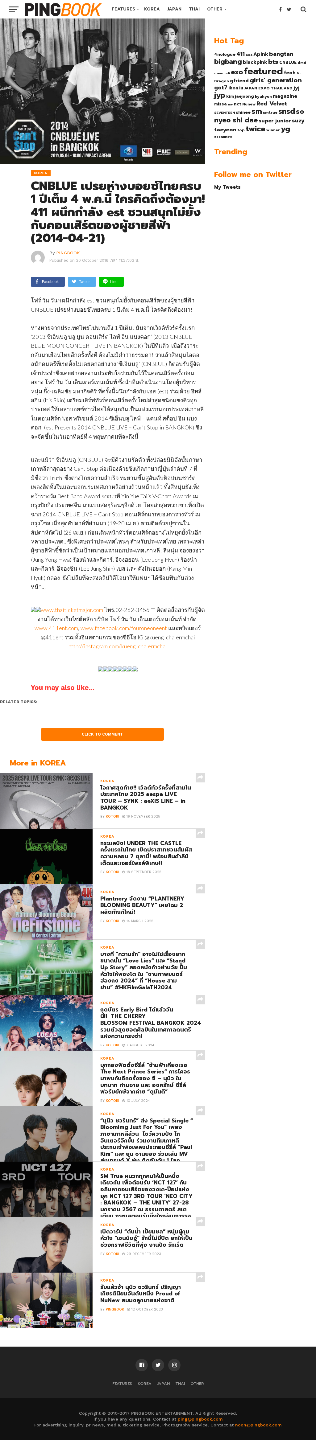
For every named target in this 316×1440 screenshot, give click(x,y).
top (241, 130)
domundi (222, 73)
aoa (249, 54)
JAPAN (174, 9)
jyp (219, 95)
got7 (220, 88)
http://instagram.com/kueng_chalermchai (118, 646)
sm (257, 111)
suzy (298, 121)
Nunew (249, 104)
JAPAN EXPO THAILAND (268, 88)
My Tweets (227, 187)
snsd (286, 111)
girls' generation (276, 80)
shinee (243, 112)
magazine (285, 96)
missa (220, 104)
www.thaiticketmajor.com (72, 609)
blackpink (255, 62)
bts (273, 61)
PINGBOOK (68, 252)
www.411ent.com (56, 628)
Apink (260, 54)
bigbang (228, 62)
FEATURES (123, 9)
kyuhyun (263, 96)
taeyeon (225, 129)
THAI (194, 9)
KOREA (152, 9)
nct (237, 104)
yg (285, 128)
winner (273, 130)
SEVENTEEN (224, 112)
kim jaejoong (240, 96)
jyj (296, 88)
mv (230, 104)
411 (240, 54)
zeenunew (223, 136)
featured (263, 71)
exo (237, 72)
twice (255, 128)
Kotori (112, 816)
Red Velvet (271, 103)
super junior (275, 121)
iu (241, 87)
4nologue (224, 54)
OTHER (214, 9)
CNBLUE (288, 62)
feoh (290, 72)
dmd (301, 62)
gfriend (239, 80)
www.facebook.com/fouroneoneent (124, 628)
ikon (233, 87)
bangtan (281, 54)
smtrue (270, 112)
